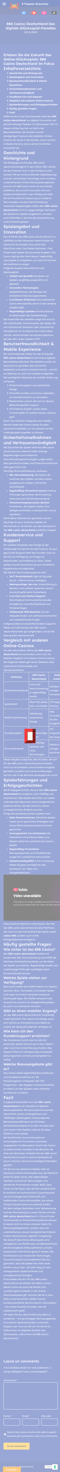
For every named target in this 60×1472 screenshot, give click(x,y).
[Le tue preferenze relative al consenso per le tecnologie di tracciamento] (55, 1467)
